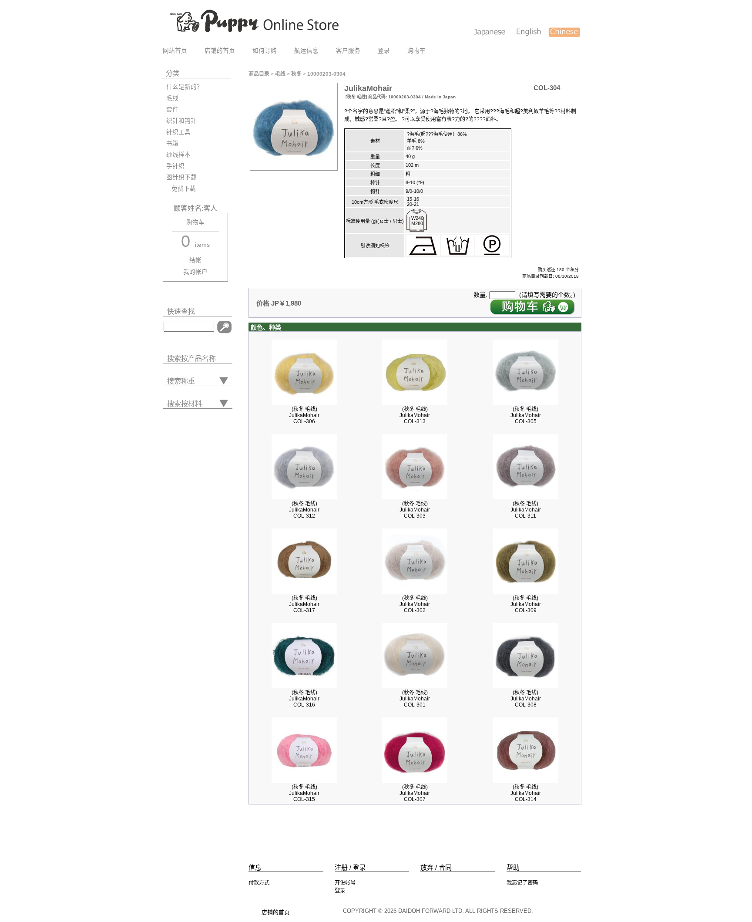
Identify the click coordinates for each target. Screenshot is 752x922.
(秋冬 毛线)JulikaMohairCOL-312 (304, 510)
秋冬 (296, 74)
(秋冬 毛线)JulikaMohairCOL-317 (304, 604)
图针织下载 (181, 177)
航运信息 (306, 50)
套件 (172, 109)
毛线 (172, 98)
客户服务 (348, 50)
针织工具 (178, 132)
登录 (384, 50)
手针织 (175, 166)
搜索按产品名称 (191, 358)
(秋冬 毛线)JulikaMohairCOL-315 (304, 793)
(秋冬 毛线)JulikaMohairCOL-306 (304, 415)
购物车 (416, 50)
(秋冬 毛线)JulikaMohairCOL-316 (304, 699)
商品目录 (258, 74)
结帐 (195, 260)
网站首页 (175, 50)
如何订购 (264, 50)
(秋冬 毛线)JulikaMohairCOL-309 (525, 604)
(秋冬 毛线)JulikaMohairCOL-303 (415, 510)
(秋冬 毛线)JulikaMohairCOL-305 (525, 415)
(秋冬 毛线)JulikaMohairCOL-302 (415, 604)
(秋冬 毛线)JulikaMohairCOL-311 (525, 510)
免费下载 (181, 188)
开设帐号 (345, 883)
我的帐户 (195, 272)
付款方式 (258, 883)
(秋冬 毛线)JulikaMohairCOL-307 (415, 793)
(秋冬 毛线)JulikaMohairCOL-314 (525, 793)
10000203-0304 (326, 74)
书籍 (172, 143)
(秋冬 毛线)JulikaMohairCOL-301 (415, 699)
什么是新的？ (184, 87)
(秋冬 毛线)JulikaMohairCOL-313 (415, 415)
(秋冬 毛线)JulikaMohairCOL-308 (525, 699)
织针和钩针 (181, 121)
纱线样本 (178, 154)
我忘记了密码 (522, 883)
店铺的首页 (220, 50)
